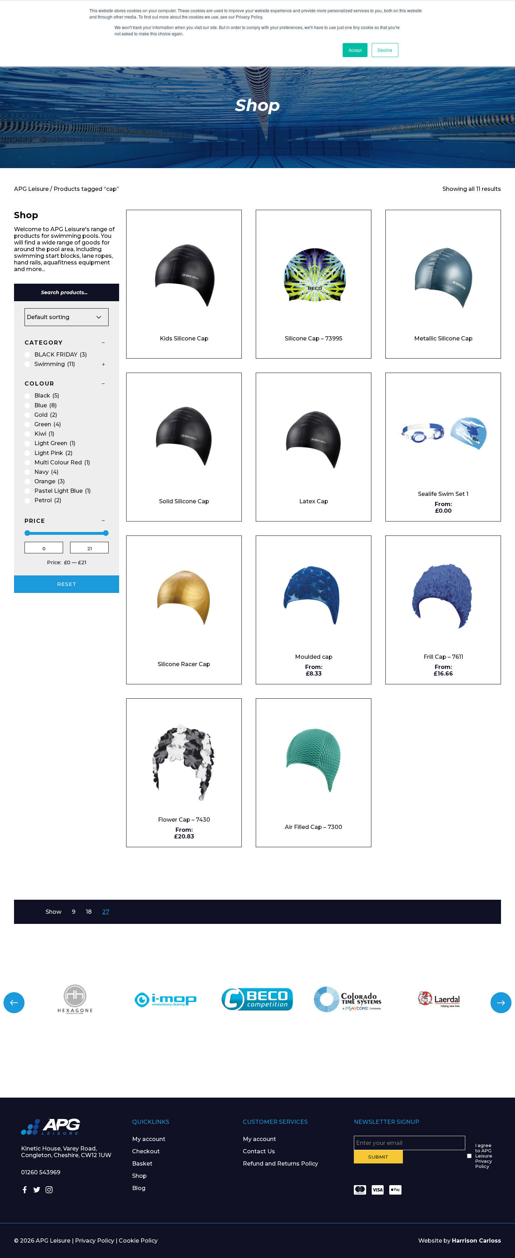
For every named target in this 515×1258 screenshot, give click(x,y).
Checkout (146, 1151)
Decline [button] (385, 50)
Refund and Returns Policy (280, 1163)
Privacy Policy (94, 1240)
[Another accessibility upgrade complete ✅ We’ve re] (43, 1069)
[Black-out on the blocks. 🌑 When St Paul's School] (215, 1069)
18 (89, 911)
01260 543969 (40, 1172)
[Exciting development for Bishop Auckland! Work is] (300, 1069)
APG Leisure (31, 189)
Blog (138, 1188)
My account (148, 1139)
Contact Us (259, 1151)
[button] (14, 1002)
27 (105, 911)
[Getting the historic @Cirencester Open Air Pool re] (129, 1069)
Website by (459, 1240)
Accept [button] (355, 50)
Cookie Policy (138, 1240)
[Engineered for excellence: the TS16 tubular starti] (386, 1069)
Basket (142, 1163)
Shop (139, 1176)
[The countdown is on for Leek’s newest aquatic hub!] (472, 1069)
